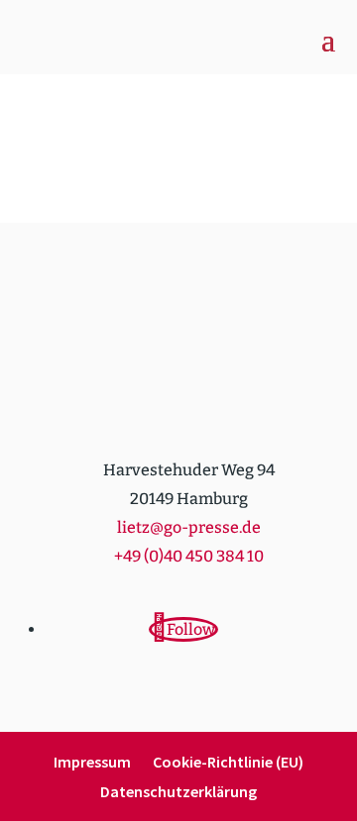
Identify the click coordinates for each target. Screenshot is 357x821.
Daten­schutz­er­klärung (178, 792)
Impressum (92, 763)
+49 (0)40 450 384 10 (189, 556)
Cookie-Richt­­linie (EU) (228, 763)
